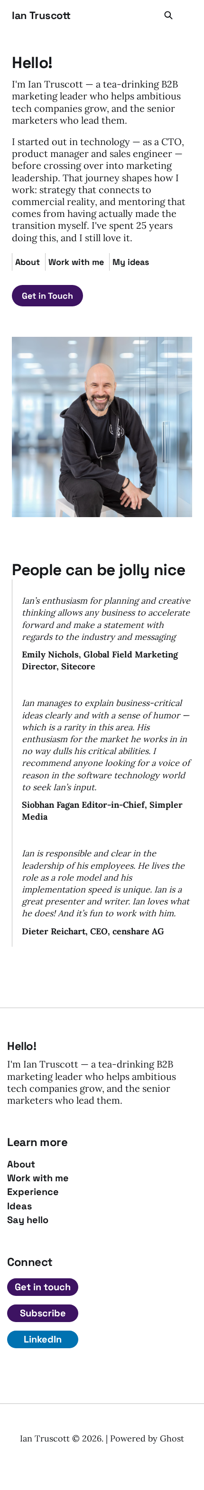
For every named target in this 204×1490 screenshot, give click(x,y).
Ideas (19, 1206)
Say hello (27, 1220)
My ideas (130, 261)
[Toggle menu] (186, 15)
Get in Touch (47, 295)
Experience (33, 1192)
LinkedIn (43, 1339)
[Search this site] (168, 15)
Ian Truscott (41, 15)
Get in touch (43, 1287)
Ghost (172, 1438)
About (27, 261)
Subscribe (43, 1313)
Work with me (76, 261)
